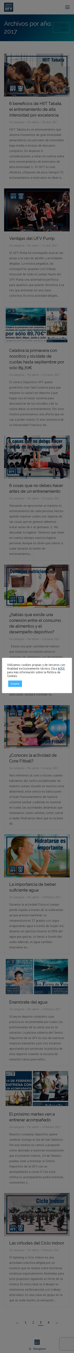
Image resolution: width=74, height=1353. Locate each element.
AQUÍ (61, 668)
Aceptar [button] (15, 683)
